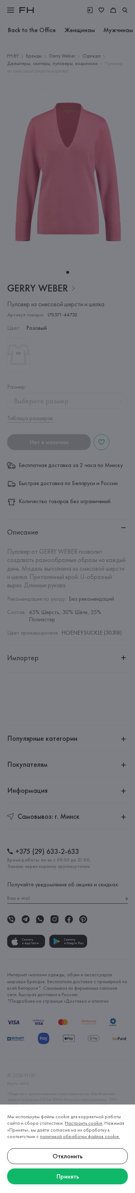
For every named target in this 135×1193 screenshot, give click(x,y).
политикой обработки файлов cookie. (80, 1136)
